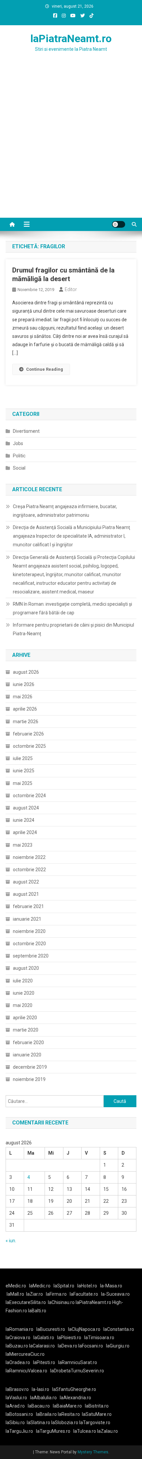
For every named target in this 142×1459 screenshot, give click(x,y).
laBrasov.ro (17, 1389)
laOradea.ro (18, 1362)
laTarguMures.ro (53, 1431)
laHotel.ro (87, 1285)
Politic (19, 455)
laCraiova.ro (18, 1337)
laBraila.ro (46, 1414)
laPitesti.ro (44, 1362)
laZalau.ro (107, 1431)
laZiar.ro (34, 1294)
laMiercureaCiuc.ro (25, 1354)
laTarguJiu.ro (21, 1431)
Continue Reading (44, 369)
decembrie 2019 (30, 1067)
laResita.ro (69, 1414)
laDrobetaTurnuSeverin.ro (77, 1370)
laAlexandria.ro (75, 1397)
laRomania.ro (19, 1329)
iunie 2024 (23, 820)
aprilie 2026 (25, 709)
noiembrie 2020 (29, 931)
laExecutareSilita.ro (26, 1302)
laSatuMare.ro (97, 1414)
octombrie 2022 (29, 869)
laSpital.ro (63, 1285)
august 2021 (26, 894)
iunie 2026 (23, 684)
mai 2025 (22, 783)
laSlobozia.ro (64, 1422)
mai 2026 (22, 696)
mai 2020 (22, 1005)
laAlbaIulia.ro (43, 1397)
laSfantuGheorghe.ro (74, 1389)
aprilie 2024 (25, 832)
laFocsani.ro (90, 1345)
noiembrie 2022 (29, 857)
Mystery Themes (93, 1452)
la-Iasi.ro (40, 1389)
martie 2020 (25, 1030)
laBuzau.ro (17, 1345)
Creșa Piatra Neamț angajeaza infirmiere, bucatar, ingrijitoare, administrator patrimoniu (65, 511)
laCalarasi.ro (42, 1345)
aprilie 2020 (25, 1017)
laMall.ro (15, 1294)
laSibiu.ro (15, 1422)
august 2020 (26, 968)
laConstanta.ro (118, 1329)
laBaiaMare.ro (67, 1406)
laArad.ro (15, 1406)
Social (19, 468)
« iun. (11, 1240)
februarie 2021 (28, 906)
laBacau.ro (39, 1406)
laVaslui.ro (18, 1397)
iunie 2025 (23, 770)
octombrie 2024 (29, 795)
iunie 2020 (23, 993)
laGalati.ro (43, 1337)
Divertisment (26, 431)
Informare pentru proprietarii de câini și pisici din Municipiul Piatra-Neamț (73, 629)
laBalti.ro (37, 1310)
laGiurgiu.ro (118, 1345)
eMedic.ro (16, 1285)
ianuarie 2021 (27, 919)
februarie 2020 (28, 1042)
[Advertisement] (71, 143)
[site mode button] (118, 224)
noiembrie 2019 (29, 1079)
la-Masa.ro (111, 1285)
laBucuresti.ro (50, 1329)
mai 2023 (22, 845)
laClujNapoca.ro (84, 1329)
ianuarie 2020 (27, 1054)
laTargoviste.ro (94, 1422)
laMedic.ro (40, 1285)
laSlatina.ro (38, 1422)
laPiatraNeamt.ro (71, 38)
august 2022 (26, 881)
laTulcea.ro (85, 1431)
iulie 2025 (23, 758)
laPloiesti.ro (69, 1337)
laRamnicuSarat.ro (77, 1362)
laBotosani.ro (19, 1414)
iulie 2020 (23, 980)
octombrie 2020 (29, 943)
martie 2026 (25, 721)
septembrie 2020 (31, 956)
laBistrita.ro (97, 1406)
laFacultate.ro (84, 1294)
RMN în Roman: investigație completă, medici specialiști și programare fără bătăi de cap (72, 608)
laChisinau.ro (61, 1302)
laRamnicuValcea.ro (26, 1370)
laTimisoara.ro (99, 1337)
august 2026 (26, 672)
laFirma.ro (56, 1294)
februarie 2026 (28, 733)
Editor (71, 289)
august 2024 (26, 807)
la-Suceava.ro (115, 1294)
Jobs (18, 443)
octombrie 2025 (29, 746)
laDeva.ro (67, 1345)
